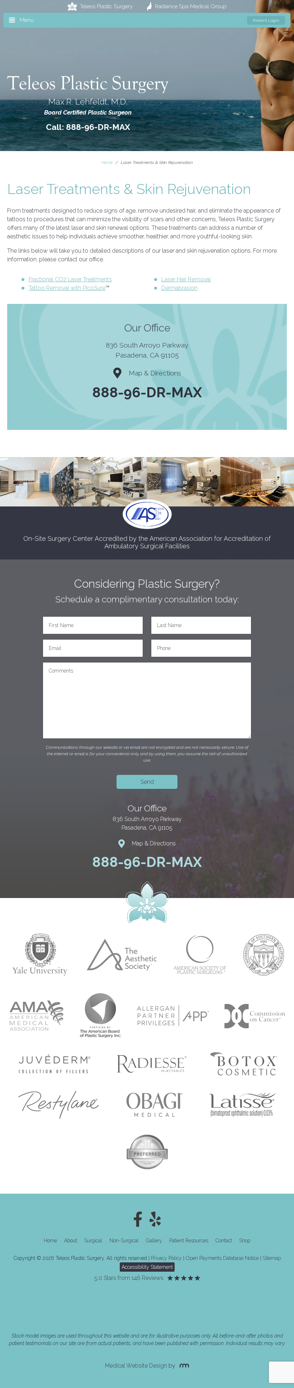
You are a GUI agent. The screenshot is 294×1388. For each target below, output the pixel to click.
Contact (223, 1240)
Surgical (93, 1240)
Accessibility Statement (147, 1267)
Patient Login (266, 20)
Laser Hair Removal (186, 279)
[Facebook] (137, 1219)
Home (107, 162)
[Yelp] (155, 1219)
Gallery (154, 1240)
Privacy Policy (166, 1258)
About (70, 1240)
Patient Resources (188, 1240)
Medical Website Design (136, 1365)
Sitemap (272, 1258)
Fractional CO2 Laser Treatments (70, 279)
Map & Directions (155, 373)
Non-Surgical (124, 1240)
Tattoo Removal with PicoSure (67, 288)
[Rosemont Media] (183, 1365)
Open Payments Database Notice (222, 1258)
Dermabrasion (179, 288)
